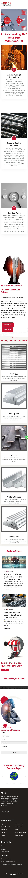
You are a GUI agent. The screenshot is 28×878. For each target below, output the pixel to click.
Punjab (3, 835)
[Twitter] (8, 812)
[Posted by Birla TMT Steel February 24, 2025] (14, 562)
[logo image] (6, 4)
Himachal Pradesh (20, 832)
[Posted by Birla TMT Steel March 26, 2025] (14, 600)
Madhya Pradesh (20, 835)
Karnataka (4, 832)
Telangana (18, 827)
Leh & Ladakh (19, 824)
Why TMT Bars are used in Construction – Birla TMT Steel (13, 615)
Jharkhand (4, 829)
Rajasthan (4, 824)
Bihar (16, 829)
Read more (7, 590)
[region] (14, 20)
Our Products (7, 324)
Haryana (3, 838)
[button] (12, 29)
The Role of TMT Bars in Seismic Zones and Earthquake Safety (13, 576)
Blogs (5, 571)
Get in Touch (7, 329)
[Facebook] (2, 812)
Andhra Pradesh (5, 827)
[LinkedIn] (17, 816)
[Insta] (5, 812)
